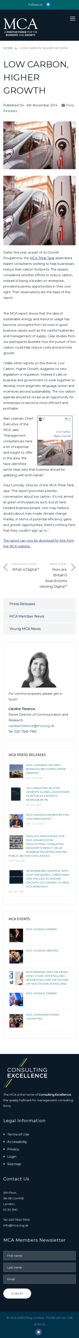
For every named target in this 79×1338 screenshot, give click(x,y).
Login (11, 1156)
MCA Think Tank (42, 258)
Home (8, 48)
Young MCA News (25, 629)
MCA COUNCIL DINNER (41, 929)
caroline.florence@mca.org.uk (31, 726)
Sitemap (14, 1164)
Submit (17, 1293)
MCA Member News (26, 616)
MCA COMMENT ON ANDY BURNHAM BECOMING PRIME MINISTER (46, 769)
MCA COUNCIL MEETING (42, 950)
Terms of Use (18, 1134)
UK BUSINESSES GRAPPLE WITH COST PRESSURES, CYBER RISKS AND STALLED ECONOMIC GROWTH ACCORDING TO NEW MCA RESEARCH (47, 878)
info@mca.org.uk (15, 1225)
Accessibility (17, 1142)
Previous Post (25, 567)
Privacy (13, 1149)
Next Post (53, 575)
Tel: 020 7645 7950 (16, 1219)
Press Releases (22, 604)
